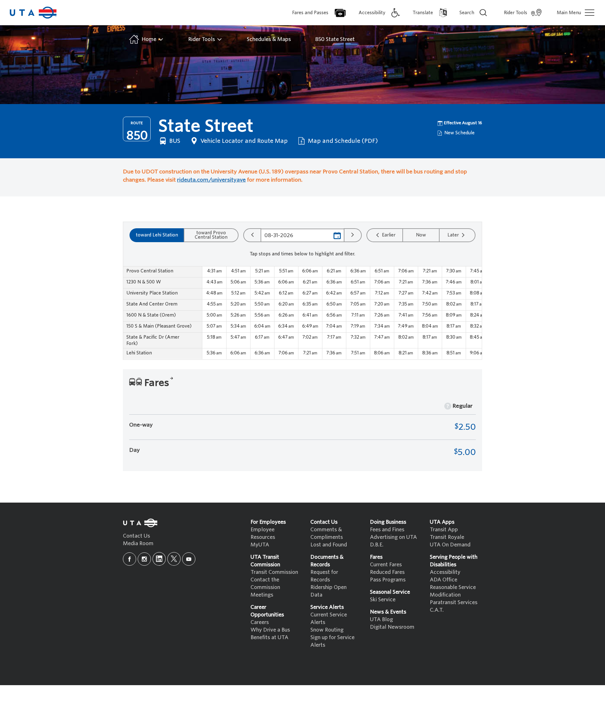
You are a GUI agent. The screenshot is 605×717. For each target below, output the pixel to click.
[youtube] (188, 559)
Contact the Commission (265, 583)
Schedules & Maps (269, 39)
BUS (174, 140)
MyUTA (260, 545)
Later (453, 234)
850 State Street (335, 39)
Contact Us (136, 536)
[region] (302, 313)
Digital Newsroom (392, 627)
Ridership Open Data (328, 591)
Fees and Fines (387, 530)
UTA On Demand (450, 545)
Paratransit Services (453, 602)
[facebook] (129, 559)
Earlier (388, 234)
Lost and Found (328, 545)
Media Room (138, 543)
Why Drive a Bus (270, 630)
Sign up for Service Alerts (332, 641)
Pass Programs (388, 580)
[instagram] (144, 559)
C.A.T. (437, 610)
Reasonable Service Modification (453, 591)
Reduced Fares (387, 572)
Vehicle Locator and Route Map (243, 140)
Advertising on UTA (393, 537)
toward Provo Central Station (211, 235)
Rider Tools (202, 39)
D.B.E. (376, 545)
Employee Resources (263, 533)
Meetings (262, 595)
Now (421, 234)
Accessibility (445, 572)
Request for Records (324, 576)
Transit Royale (447, 537)
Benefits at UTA (269, 637)
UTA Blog (381, 619)
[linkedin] (159, 559)
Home (149, 39)
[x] (174, 559)
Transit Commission (274, 572)
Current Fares (386, 565)
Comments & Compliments (326, 533)
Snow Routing (326, 630)
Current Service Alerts (328, 618)
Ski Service (382, 600)
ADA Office (443, 580)
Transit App (444, 530)
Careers (260, 622)
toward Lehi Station (157, 234)
